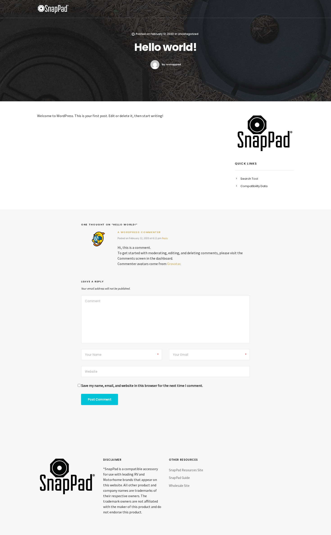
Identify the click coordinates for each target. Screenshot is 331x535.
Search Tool (249, 179)
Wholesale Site (179, 485)
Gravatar (173, 263)
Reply (165, 238)
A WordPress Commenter (139, 232)
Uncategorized (188, 34)
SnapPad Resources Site (186, 470)
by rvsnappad (171, 64)
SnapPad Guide (179, 478)
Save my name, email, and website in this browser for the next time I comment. (142, 385)
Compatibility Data (254, 186)
